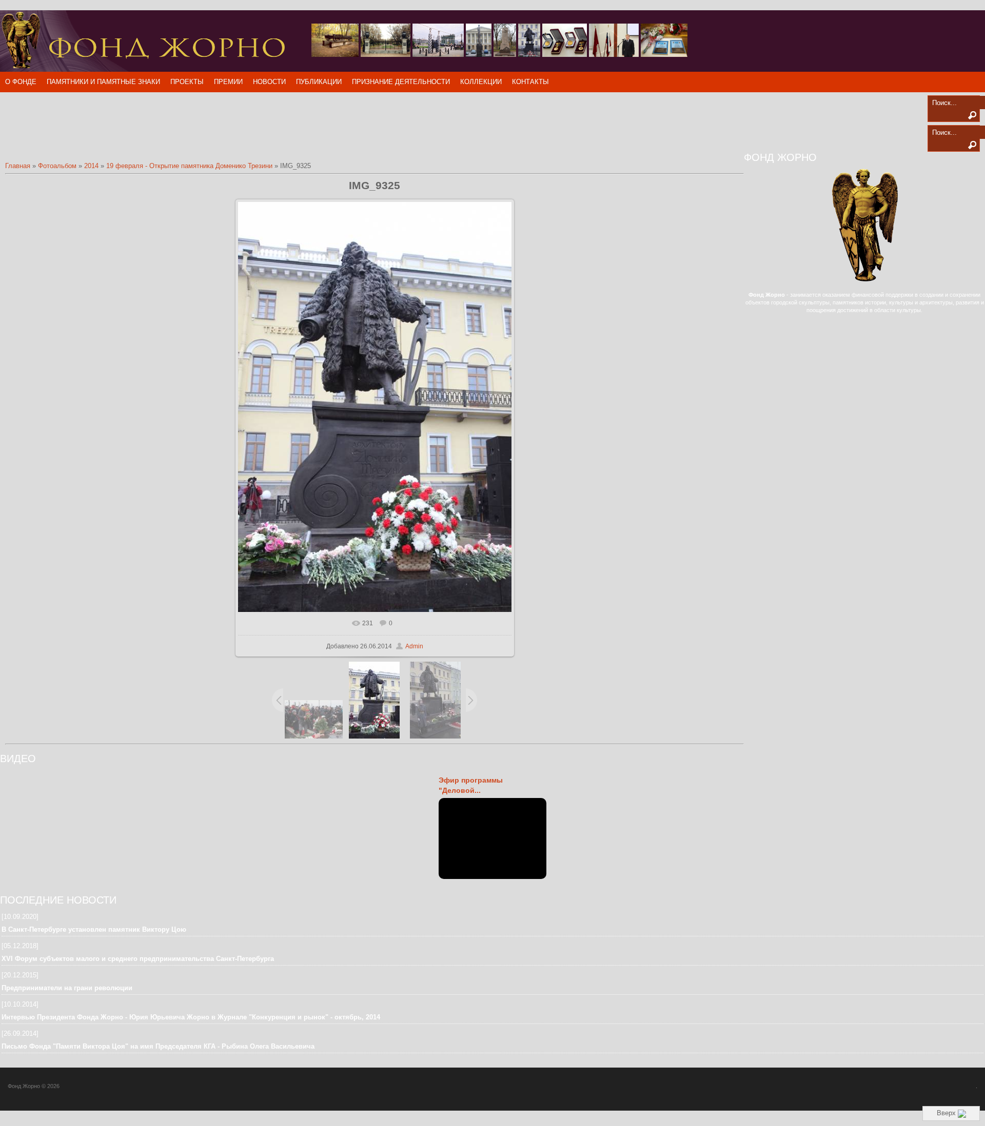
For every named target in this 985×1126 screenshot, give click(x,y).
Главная (17, 166)
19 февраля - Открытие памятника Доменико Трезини (189, 166)
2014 (91, 166)
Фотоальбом (57, 166)
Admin (414, 646)
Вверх (947, 1113)
